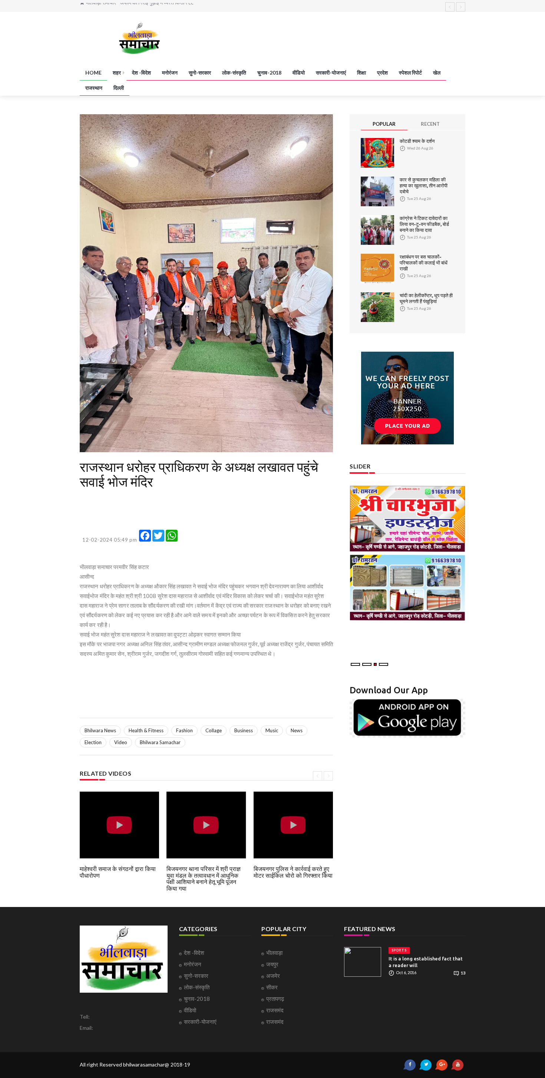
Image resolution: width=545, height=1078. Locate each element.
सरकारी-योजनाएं (331, 72)
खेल (436, 72)
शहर (117, 72)
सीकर (272, 987)
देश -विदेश (141, 72)
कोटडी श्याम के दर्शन (417, 141)
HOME (93, 72)
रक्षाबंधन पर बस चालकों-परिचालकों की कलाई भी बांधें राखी (423, 262)
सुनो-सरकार (200, 72)
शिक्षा (361, 72)
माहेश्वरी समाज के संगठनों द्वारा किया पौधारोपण (118, 872)
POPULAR (384, 124)
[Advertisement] (139, 511)
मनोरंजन (170, 72)
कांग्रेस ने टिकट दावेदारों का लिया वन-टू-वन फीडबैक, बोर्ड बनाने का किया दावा (424, 224)
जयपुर (272, 964)
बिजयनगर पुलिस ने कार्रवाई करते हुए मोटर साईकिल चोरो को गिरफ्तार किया (293, 872)
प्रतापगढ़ (275, 998)
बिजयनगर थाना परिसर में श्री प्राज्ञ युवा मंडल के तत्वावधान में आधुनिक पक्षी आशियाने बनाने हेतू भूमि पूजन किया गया (203, 878)
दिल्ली (118, 88)
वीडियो (299, 72)
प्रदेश (382, 72)
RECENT (430, 124)
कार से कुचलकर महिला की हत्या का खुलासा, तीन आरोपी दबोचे (423, 185)
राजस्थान (93, 88)
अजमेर (273, 975)
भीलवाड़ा (274, 952)
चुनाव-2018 (269, 72)
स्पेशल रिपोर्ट (410, 72)
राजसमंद (275, 1010)
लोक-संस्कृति (234, 72)
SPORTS (399, 950)
